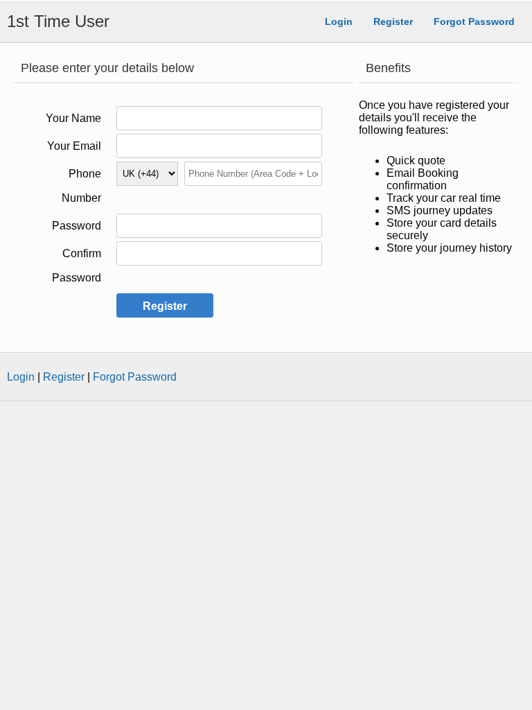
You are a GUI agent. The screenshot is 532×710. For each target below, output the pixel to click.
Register (393, 21)
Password (76, 226)
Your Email (74, 146)
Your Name (73, 118)
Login (339, 21)
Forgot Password (474, 21)
